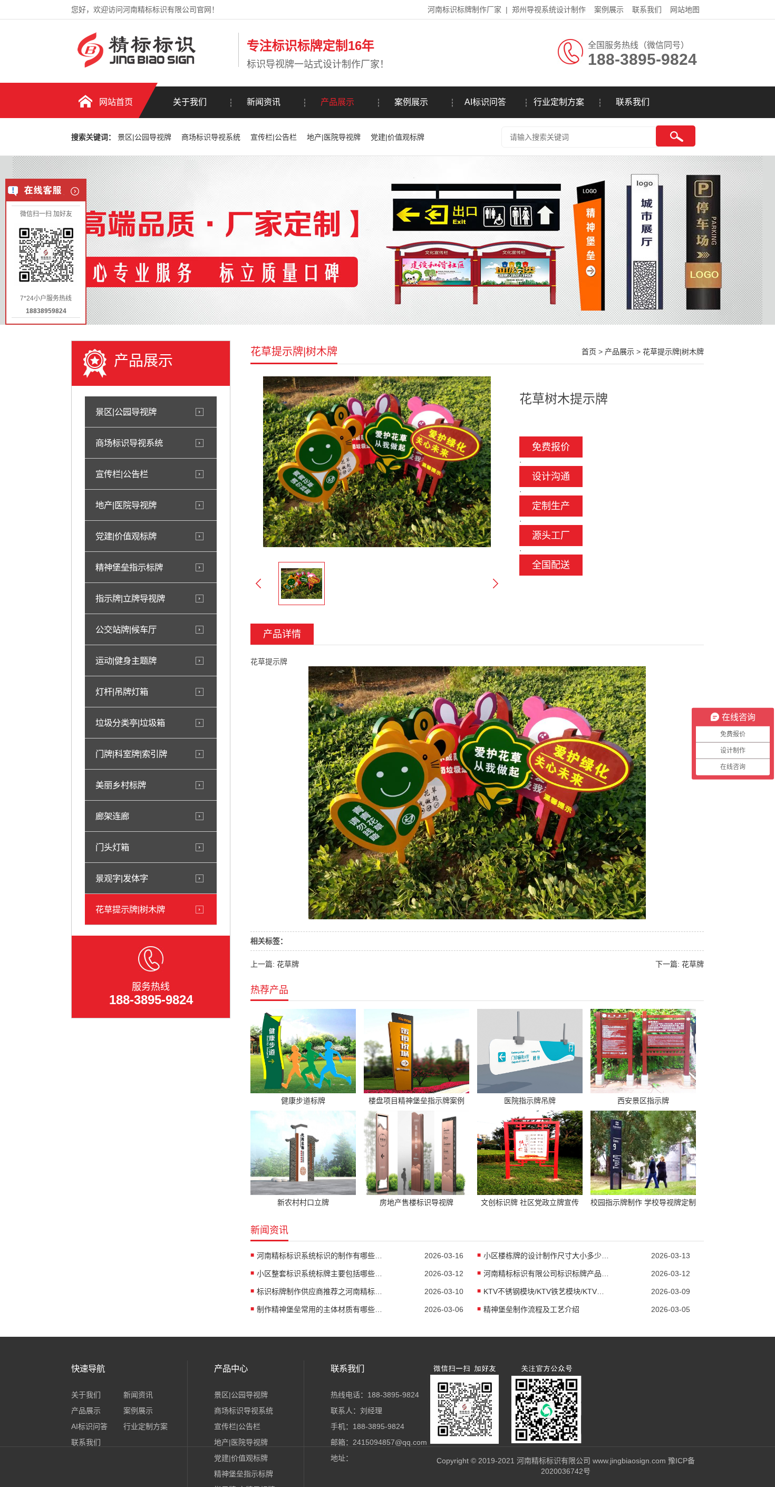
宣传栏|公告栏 (274, 137)
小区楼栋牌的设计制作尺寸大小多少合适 (546, 1255)
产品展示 (337, 102)
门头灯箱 (112, 847)
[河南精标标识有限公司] (152, 65)
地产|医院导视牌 (335, 137)
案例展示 (609, 9)
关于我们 (190, 102)
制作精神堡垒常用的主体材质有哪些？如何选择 (320, 1309)
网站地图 (685, 9)
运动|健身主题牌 (126, 660)
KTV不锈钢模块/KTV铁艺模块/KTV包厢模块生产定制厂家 (546, 1291)
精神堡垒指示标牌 (129, 567)
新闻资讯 (263, 102)
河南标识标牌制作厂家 (464, 9)
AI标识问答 (485, 102)
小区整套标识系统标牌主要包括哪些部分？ (320, 1273)
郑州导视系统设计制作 (549, 9)
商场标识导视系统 (212, 137)
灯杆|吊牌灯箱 (121, 691)
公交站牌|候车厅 (126, 629)
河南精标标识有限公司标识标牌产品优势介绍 (546, 1273)
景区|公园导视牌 (145, 137)
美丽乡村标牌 (120, 785)
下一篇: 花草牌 (679, 964)
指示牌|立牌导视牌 (130, 598)
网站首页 (116, 102)
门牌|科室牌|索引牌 (131, 754)
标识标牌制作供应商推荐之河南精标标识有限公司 (320, 1291)
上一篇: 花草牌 (274, 964)
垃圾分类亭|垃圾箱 (130, 722)
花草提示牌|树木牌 (130, 909)
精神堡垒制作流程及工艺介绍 (531, 1309)
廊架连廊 (112, 816)
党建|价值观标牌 (397, 137)
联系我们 (647, 9)
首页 (589, 351)
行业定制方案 (559, 102)
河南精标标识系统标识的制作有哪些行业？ (320, 1255)
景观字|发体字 (121, 878)
